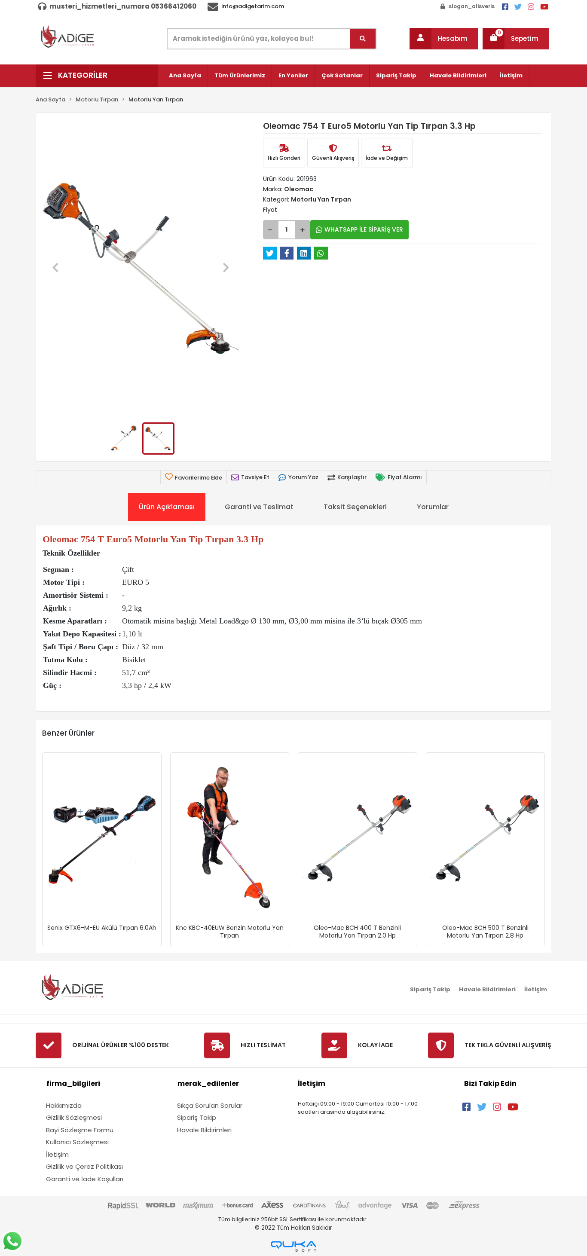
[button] (444, 38)
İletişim (511, 75)
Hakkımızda (64, 1105)
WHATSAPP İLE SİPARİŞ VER (363, 229)
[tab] (166, 507)
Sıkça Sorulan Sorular (209, 1105)
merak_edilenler (208, 1083)
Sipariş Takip (396, 75)
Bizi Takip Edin (490, 1083)
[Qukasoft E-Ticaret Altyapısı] (293, 1246)
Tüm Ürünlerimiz (239, 75)
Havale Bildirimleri (458, 75)
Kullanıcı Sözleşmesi (77, 1141)
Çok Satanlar (342, 75)
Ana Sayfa (185, 75)
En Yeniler (293, 75)
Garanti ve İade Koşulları (84, 1178)
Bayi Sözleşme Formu (79, 1129)
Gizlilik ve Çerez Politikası (84, 1166)
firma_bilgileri (73, 1083)
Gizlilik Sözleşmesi (74, 1117)
